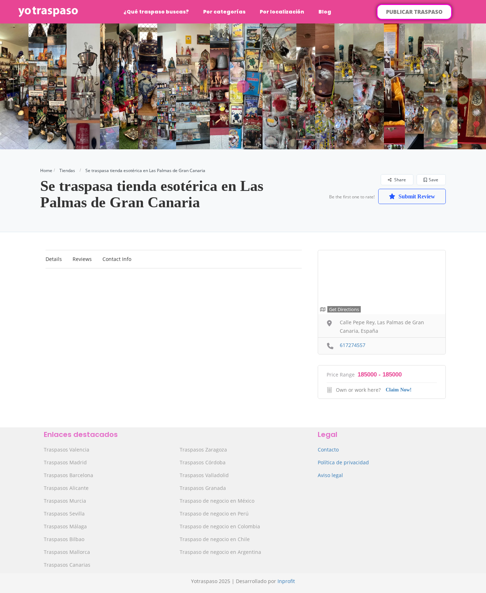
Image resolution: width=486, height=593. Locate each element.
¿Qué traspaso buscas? (156, 11)
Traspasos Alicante (66, 488)
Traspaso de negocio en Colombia (220, 526)
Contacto (328, 449)
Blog (324, 11)
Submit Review (416, 196)
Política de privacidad (343, 462)
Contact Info (116, 259)
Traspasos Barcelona (68, 475)
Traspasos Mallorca (67, 552)
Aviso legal (330, 475)
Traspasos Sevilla (64, 513)
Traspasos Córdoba (203, 462)
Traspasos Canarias (67, 564)
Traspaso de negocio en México (217, 500)
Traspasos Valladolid (204, 475)
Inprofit (286, 581)
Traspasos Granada (203, 488)
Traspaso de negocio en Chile (215, 539)
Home (46, 170)
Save (433, 180)
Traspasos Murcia (65, 500)
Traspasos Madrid (65, 462)
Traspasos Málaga (65, 526)
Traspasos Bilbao (64, 539)
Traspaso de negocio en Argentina (220, 552)
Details (54, 259)
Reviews (82, 259)
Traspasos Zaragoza (203, 449)
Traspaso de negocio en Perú (214, 513)
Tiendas (67, 170)
